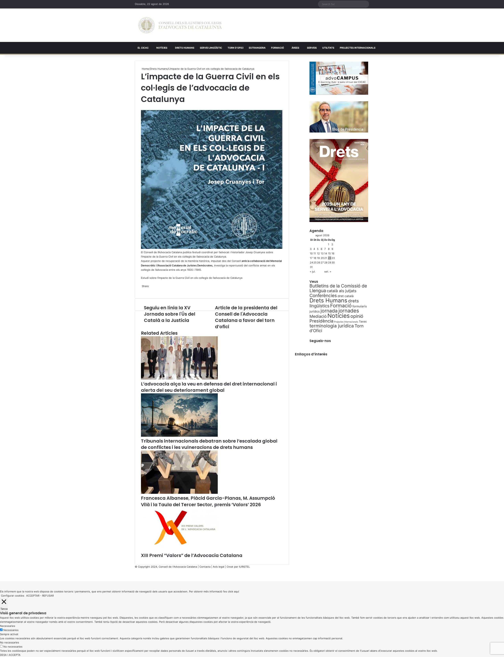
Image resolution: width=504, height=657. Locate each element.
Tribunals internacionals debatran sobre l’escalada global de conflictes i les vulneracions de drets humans (209, 444)
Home (145, 68)
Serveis (312, 47)
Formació (277, 47)
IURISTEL (244, 566)
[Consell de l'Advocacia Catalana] (180, 25)
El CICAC (143, 47)
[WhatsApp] (142, 106)
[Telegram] (2, 574)
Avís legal (218, 566)
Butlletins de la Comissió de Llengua (338, 288)
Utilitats (328, 47)
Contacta (204, 566)
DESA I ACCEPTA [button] (10, 654)
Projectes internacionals (357, 47)
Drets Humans (184, 47)
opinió (356, 316)
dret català (346, 296)
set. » (327, 271)
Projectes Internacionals (346, 322)
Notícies (161, 47)
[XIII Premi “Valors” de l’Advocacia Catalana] (179, 550)
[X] (141, 106)
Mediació (318, 316)
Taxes (363, 321)
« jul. (313, 271)
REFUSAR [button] (48, 595)
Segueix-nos (320, 340)
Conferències (323, 295)
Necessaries (11, 630)
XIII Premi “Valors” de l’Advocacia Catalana (191, 555)
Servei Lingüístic (211, 47)
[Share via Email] (143, 290)
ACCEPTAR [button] (32, 595)
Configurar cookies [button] (12, 595)
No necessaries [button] (9, 642)
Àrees (295, 47)
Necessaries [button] (7, 625)
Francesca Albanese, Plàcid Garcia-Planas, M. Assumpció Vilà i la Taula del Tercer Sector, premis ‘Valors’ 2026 (208, 501)
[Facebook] (0, 574)
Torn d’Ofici (235, 47)
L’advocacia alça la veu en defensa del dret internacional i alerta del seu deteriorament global (209, 387)
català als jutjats (341, 290)
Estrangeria (257, 47)
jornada (329, 311)
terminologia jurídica (331, 326)
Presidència (321, 320)
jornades (348, 311)
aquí (236, 591)
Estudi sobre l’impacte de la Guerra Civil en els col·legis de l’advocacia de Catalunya (191, 277)
